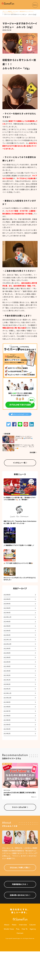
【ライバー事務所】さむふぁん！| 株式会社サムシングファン (18, 11)
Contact (20, 933)
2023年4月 (7, 630)
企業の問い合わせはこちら (19, 895)
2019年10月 (7, 697)
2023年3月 (7, 635)
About (6, 925)
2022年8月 (7, 653)
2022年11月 (7, 639)
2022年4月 (7, 662)
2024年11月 (7, 617)
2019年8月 (7, 706)
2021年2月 (7, 675)
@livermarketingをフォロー (21, 414)
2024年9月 (7, 621)
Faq (17, 929)
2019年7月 (7, 711)
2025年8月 (7, 608)
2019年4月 (7, 724)
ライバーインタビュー (10, 13)
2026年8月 (7, 594)
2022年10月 (7, 644)
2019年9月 (7, 702)
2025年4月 (7, 612)
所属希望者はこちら (19, 884)
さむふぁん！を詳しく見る (19, 867)
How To (25, 929)
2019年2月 (7, 733)
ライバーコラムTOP (19, 807)
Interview (23, 925)
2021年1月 (7, 679)
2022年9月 (7, 648)
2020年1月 (7, 688)
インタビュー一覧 (19, 462)
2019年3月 (7, 729)
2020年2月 (7, 684)
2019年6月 (7, 715)
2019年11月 (7, 693)
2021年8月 (7, 666)
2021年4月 (7, 671)
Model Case (9, 929)
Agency (33, 929)
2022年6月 (7, 657)
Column (32, 925)
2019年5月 (7, 720)
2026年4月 (7, 603)
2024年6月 (7, 626)
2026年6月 (7, 599)
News (14, 925)
